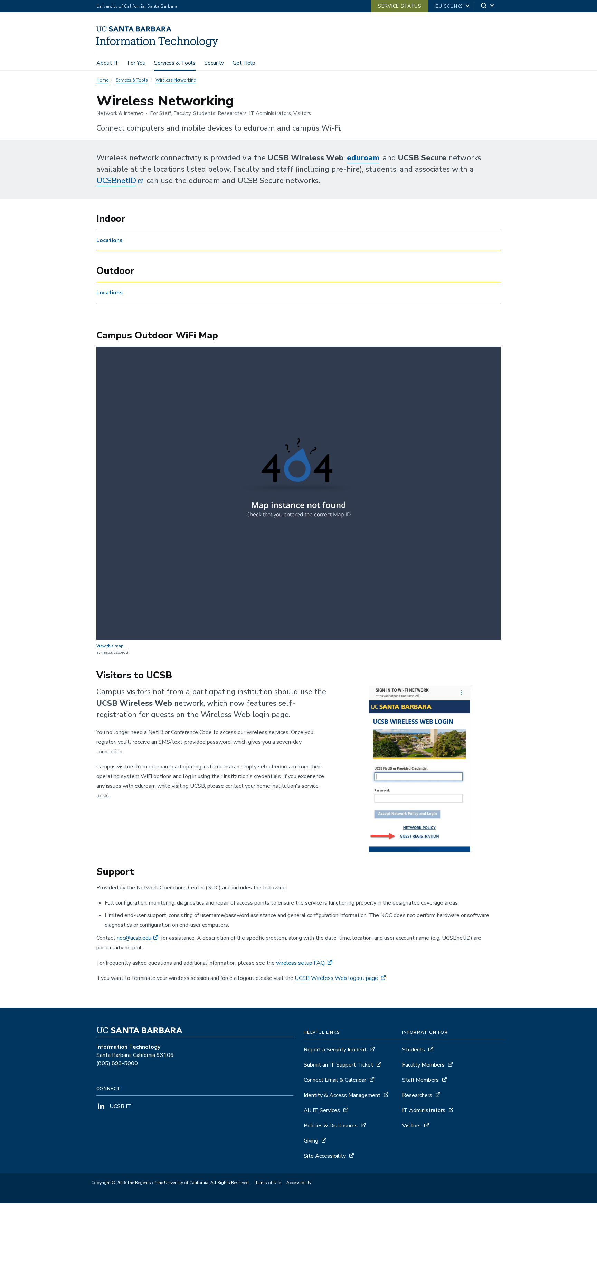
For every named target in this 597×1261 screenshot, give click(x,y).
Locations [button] (109, 240)
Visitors (411, 1125)
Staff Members (420, 1080)
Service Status (399, 6)
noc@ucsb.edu (134, 938)
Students (413, 1049)
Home (102, 80)
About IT (107, 63)
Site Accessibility (325, 1156)
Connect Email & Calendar (335, 1080)
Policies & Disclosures (331, 1125)
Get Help (244, 63)
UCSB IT (119, 1106)
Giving (311, 1141)
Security (214, 63)
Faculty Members (423, 1065)
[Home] (159, 45)
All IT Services (322, 1110)
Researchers (417, 1095)
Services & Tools (175, 63)
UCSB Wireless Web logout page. (337, 978)
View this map (109, 646)
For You (136, 63)
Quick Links (449, 6)
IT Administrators (423, 1110)
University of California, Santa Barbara (137, 6)
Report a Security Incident (335, 1049)
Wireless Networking (175, 80)
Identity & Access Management (342, 1095)
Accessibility (298, 1182)
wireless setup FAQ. (300, 963)
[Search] (488, 6)
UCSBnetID (116, 180)
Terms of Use (268, 1182)
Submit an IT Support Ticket (338, 1065)
